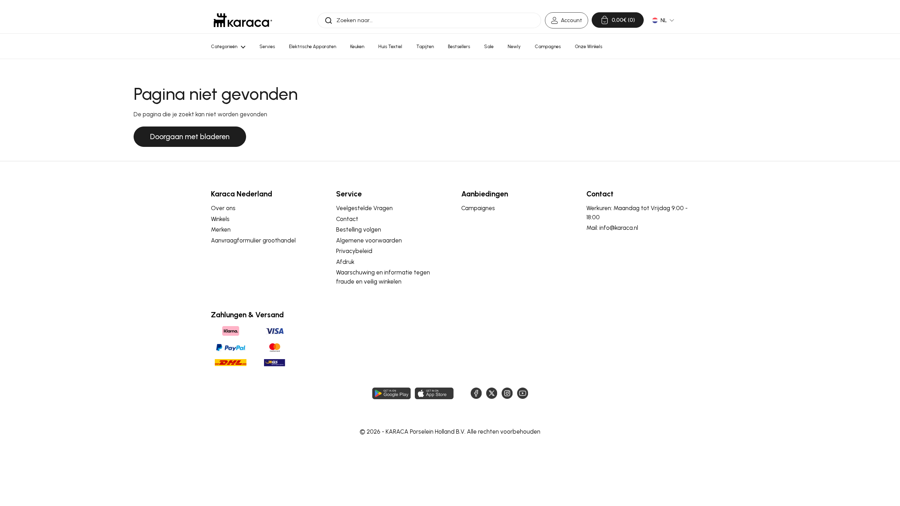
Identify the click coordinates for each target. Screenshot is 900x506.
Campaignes (478, 208)
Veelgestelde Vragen (364, 208)
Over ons (223, 208)
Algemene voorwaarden (369, 240)
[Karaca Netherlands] (243, 20)
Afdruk (345, 261)
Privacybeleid (354, 250)
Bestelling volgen (358, 229)
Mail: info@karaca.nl (612, 227)
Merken (221, 229)
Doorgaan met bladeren (190, 136)
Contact (347, 218)
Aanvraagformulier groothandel (253, 240)
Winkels (220, 218)
